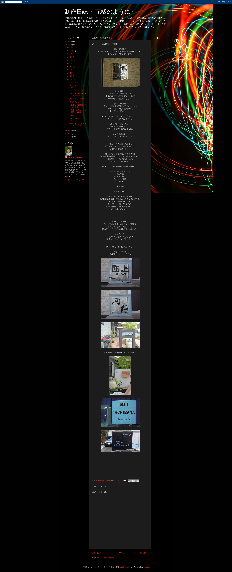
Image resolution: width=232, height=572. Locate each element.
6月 (71, 67)
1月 (71, 82)
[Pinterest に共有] (138, 481)
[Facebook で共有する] (135, 481)
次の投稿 (96, 552)
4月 (71, 73)
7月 (71, 63)
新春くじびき (74, 115)
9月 (71, 57)
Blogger (146, 567)
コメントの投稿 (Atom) (105, 558)
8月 (71, 60)
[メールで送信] (129, 481)
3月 (71, 76)
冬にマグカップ (75, 102)
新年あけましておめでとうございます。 (77, 125)
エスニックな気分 (76, 90)
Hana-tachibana (74, 157)
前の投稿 (144, 552)
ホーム (120, 552)
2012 (70, 130)
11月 (72, 51)
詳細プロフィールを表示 (74, 180)
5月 (71, 70)
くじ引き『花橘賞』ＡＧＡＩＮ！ (77, 106)
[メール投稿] (124, 480)
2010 (70, 137)
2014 (70, 42)
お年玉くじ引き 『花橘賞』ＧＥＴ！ (77, 111)
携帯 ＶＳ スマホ (77, 99)
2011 (70, 134)
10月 (72, 54)
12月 (72, 47)
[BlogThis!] (131, 481)
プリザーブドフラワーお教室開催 (77, 94)
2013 (70, 45)
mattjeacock (124, 567)
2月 (71, 79)
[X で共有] (133, 481)
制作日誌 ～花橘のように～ (100, 11)
